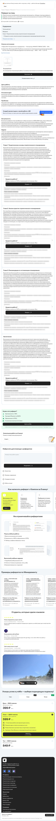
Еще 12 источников (5, 52)
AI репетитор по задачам (9, 781)
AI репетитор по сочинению (10, 787)
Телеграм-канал (7, 802)
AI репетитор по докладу (9, 783)
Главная (5, 794)
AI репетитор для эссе (8, 779)
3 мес (27, 697)
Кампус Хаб (6, 800)
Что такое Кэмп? (7, 811)
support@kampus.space (9, 767)
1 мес (10, 697)
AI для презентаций (8, 789)
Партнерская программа (9, 809)
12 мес (45, 697)
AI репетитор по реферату (9, 785)
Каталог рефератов (8, 798)
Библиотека (6, 796)
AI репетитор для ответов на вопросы (12, 777)
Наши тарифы (6, 804)
